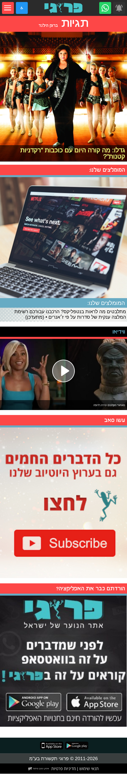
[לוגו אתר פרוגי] (63, 8)
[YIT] (38, 768)
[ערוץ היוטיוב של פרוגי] (63, 501)
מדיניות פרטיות (63, 768)
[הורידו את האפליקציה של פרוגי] (63, 660)
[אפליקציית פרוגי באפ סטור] (51, 745)
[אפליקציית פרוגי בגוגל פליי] (75, 745)
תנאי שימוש (88, 768)
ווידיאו (118, 331)
